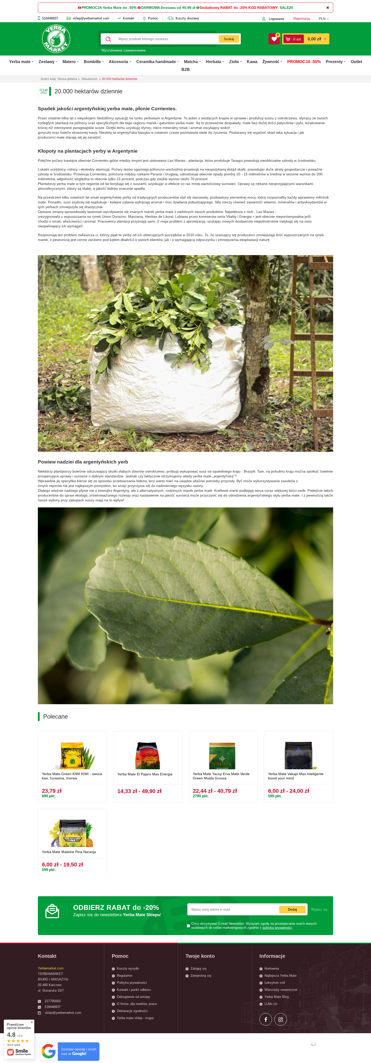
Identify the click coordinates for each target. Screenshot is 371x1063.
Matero (69, 61)
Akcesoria (118, 61)
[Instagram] (280, 1019)
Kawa (252, 61)
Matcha (191, 61)
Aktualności (89, 79)
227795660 (53, 1001)
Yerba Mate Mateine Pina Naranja (69, 852)
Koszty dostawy (187, 18)
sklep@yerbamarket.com (91, 18)
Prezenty (334, 61)
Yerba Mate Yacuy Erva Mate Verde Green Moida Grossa (221, 776)
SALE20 (286, 8)
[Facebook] (265, 1019)
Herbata (213, 61)
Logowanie (276, 19)
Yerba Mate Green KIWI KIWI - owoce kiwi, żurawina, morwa (72, 776)
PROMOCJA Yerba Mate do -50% (109, 8)
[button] (326, 18)
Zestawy (47, 61)
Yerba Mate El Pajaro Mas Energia (144, 774)
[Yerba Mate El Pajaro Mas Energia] (147, 752)
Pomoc (153, 18)
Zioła (234, 61)
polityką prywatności (277, 928)
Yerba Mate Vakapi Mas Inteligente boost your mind (296, 776)
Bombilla (92, 61)
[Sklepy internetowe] (313, 1043)
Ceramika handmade (156, 61)
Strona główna (67, 79)
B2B (185, 69)
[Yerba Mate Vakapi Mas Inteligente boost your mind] (298, 752)
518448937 (50, 18)
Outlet (356, 61)
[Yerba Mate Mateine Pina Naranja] (72, 830)
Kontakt (128, 18)
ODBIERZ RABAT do (117, 910)
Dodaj (292, 909)
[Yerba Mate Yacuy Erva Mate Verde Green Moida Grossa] (223, 752)
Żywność (270, 61)
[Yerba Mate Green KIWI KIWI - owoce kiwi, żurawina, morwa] (72, 752)
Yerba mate (20, 61)
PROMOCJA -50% (304, 61)
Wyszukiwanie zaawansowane (123, 50)
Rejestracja (302, 18)
